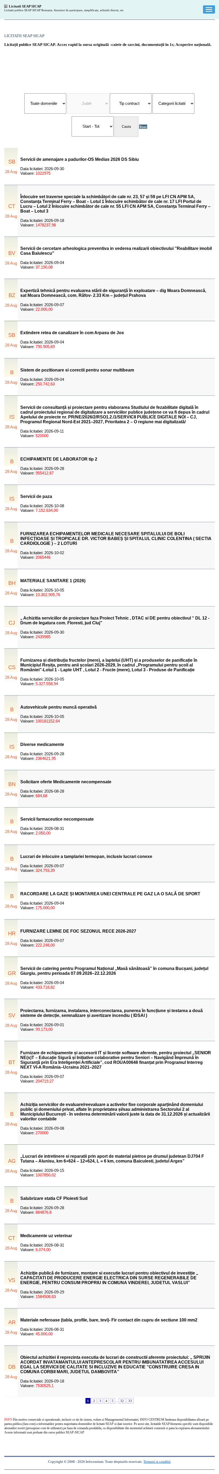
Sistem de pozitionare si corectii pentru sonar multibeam (77, 370)
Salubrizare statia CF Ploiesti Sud (54, 1198)
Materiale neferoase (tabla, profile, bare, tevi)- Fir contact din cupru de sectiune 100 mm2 (108, 1320)
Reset (143, 126)
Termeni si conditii (157, 1462)
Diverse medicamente (42, 744)
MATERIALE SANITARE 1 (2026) (52, 580)
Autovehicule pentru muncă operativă (58, 707)
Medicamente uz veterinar (46, 1235)
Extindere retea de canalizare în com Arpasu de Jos (72, 332)
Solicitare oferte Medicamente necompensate (65, 782)
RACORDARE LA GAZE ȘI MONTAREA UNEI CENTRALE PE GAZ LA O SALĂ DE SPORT (110, 894)
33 (130, 1401)
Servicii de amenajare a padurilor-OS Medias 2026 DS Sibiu (79, 159)
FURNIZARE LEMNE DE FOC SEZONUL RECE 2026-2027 (78, 931)
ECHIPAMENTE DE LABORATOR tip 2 (58, 459)
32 (122, 1401)
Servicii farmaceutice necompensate (57, 819)
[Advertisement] (109, 67)
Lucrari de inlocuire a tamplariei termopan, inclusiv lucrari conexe (86, 856)
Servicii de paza (36, 496)
